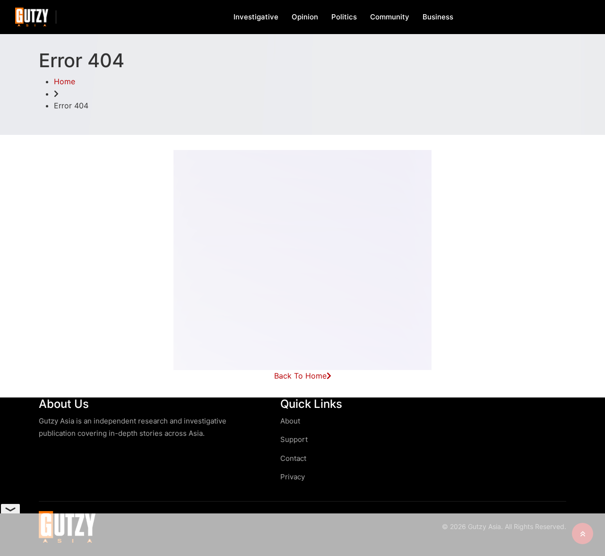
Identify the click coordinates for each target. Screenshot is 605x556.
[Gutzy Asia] (31, 17)
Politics (344, 16)
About (290, 420)
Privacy (292, 476)
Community (389, 16)
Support (294, 439)
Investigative (255, 16)
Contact (293, 458)
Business (438, 16)
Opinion (305, 16)
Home (64, 81)
